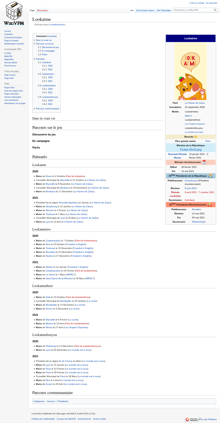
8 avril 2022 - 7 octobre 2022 (199, 192)
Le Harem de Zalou (195, 103)
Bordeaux (65, 187)
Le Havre (50, 274)
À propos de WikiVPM (66, 419)
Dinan (49, 176)
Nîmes (49, 327)
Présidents (62, 401)
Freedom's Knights (75, 244)
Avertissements (84, 419)
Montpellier (66, 301)
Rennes (50, 210)
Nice (48, 244)
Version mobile (99, 419)
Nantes (49, 256)
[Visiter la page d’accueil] (14, 13)
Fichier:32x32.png (190, 149)
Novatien (196, 209)
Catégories (38, 401)
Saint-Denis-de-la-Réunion (59, 278)
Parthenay (51, 346)
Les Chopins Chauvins (195, 124)
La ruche (91, 301)
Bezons (49, 323)
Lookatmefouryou (57, 25)
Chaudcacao (191, 180)
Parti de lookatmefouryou (87, 346)
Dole (48, 297)
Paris (207, 141)
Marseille (64, 180)
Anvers (49, 308)
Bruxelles (50, 252)
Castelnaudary (53, 240)
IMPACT (188, 116)
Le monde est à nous (194, 132)
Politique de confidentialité (43, 419)
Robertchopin (199, 221)
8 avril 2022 (191, 188)
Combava (190, 200)
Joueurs (51, 401)
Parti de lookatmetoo (85, 240)
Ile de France (65, 361)
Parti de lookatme (75, 176)
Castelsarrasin (53, 270)
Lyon (62, 218)
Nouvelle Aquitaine (68, 202)
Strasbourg (51, 206)
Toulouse (50, 214)
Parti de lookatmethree (78, 297)
